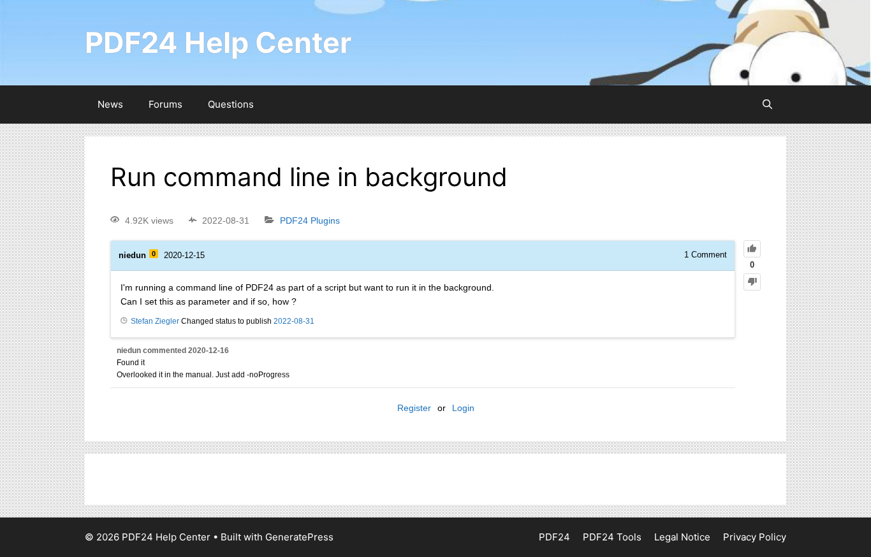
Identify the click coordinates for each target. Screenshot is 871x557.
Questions (231, 104)
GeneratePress (299, 537)
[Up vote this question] (752, 248)
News (110, 104)
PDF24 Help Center (218, 42)
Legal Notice (682, 537)
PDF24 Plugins (310, 220)
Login (463, 408)
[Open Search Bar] (767, 104)
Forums (165, 104)
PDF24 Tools (612, 537)
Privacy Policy (754, 537)
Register (414, 408)
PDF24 (554, 537)
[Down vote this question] (752, 282)
